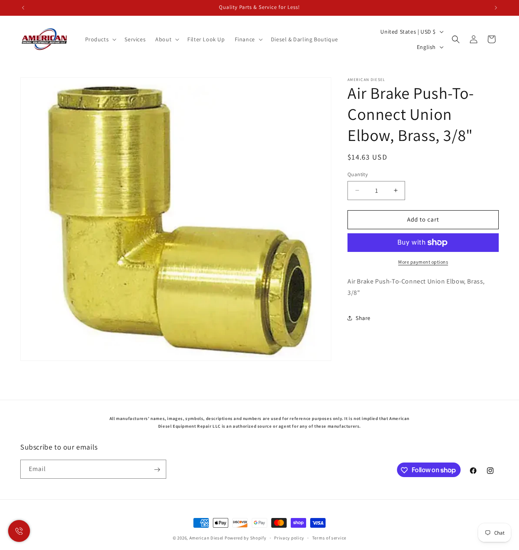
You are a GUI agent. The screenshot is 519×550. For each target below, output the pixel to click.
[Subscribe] (157, 469)
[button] (100, 39)
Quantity (357, 174)
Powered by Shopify (245, 538)
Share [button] (363, 318)
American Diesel (206, 538)
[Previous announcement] (23, 7)
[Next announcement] (496, 7)
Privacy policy (289, 537)
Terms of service (329, 537)
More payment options (423, 262)
